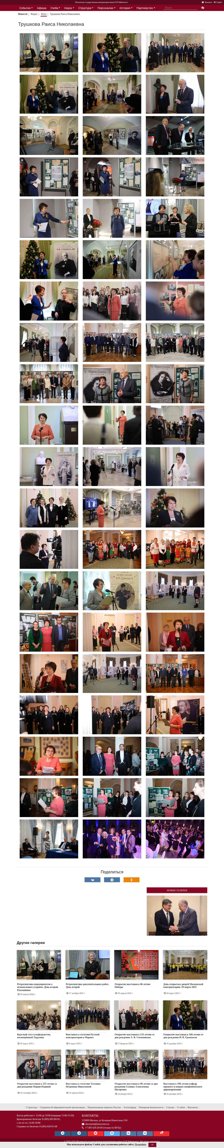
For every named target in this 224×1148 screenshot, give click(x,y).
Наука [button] (68, 8)
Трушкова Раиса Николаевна (65, 14)
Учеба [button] (54, 8)
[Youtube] (95, 1133)
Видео (34, 14)
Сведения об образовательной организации (62, 1107)
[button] (151, 915)
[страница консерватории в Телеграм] (63, 1133)
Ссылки (170, 1107)
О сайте (181, 1107)
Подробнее (140, 1144)
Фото (43, 14)
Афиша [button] (41, 8)
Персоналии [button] (105, 8)
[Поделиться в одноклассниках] (131, 879)
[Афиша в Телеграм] (161, 1133)
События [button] (25, 8)
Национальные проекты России (104, 1107)
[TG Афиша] (79, 1133)
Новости (22, 14)
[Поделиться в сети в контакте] (92, 879)
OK (152, 1145)
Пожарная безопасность (151, 1107)
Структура (31, 1107)
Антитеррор (129, 1107)
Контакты (193, 1107)
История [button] (125, 8)
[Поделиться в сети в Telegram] (112, 879)
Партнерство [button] (145, 8)
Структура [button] (84, 8)
